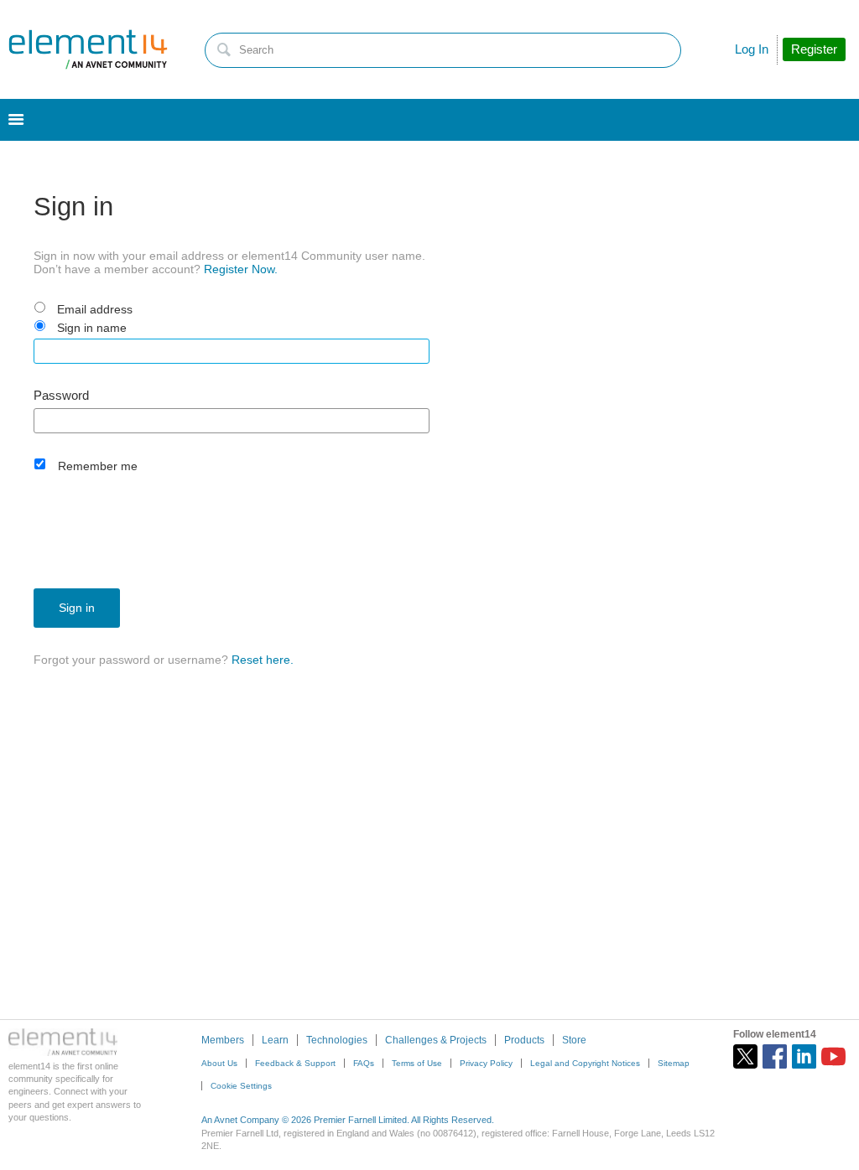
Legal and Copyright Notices (585, 1063)
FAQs (363, 1063)
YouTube (833, 1056)
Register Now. (241, 269)
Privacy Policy (486, 1063)
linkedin (804, 1056)
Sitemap (674, 1063)
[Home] (88, 49)
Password (61, 395)
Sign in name (92, 327)
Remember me (98, 466)
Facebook (775, 1056)
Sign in (77, 607)
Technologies (336, 1040)
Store (574, 1040)
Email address (95, 309)
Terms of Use (417, 1063)
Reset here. (263, 659)
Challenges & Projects (436, 1040)
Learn (275, 1040)
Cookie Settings (241, 1085)
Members (222, 1040)
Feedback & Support (295, 1063)
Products (524, 1040)
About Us (219, 1063)
